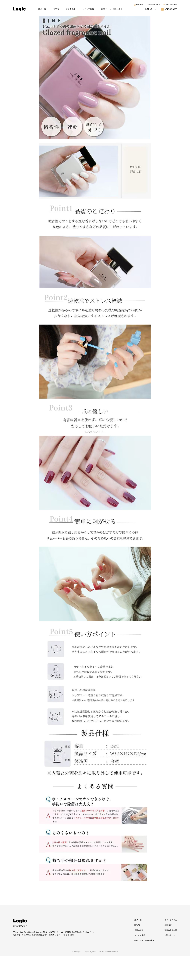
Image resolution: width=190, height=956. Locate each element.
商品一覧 (42, 9)
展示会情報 (70, 9)
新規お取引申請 (171, 5)
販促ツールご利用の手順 (111, 9)
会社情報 (168, 925)
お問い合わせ (150, 9)
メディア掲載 (88, 9)
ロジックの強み (154, 5)
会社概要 (139, 5)
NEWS (56, 9)
